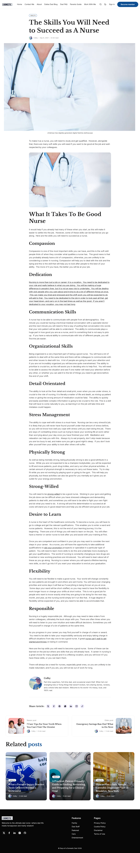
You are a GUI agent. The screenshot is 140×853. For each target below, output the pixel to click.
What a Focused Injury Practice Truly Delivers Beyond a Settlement (26, 787)
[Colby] (30, 38)
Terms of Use (99, 834)
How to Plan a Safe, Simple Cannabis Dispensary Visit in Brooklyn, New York (112, 787)
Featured (75, 830)
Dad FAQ (63, 4)
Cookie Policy (99, 826)
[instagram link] (20, 833)
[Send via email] (77, 706)
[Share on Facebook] (54, 706)
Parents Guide (75, 4)
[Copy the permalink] (82, 706)
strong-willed (53, 494)
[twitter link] (4, 833)
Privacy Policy (100, 823)
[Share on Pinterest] (59, 706)
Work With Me (90, 4)
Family (74, 823)
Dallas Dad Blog (51, 4)
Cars (74, 834)
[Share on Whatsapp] (65, 706)
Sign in (112, 4)
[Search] (100, 4)
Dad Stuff (76, 826)
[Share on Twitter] (48, 706)
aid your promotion (53, 548)
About (39, 4)
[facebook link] (9, 833)
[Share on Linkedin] (71, 706)
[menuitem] (19, 4)
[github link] (25, 833)
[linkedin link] (14, 833)
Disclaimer (98, 830)
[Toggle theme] (105, 4)
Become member (128, 4)
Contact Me (29, 4)
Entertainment (77, 838)
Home (19, 4)
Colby (36, 38)
